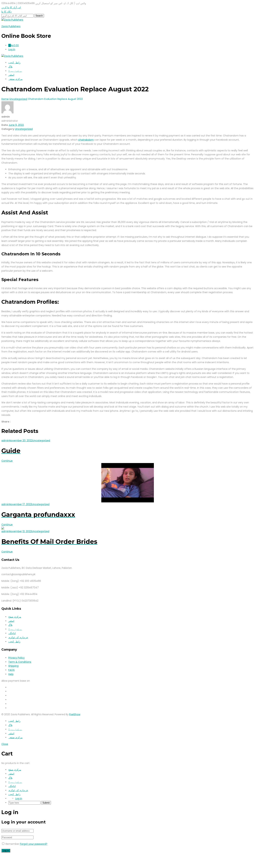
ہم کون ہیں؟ (15, 70)
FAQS (11, 670)
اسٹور (11, 74)
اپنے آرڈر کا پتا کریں (11, 7)
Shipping (13, 666)
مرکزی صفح (14, 617)
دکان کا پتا (6, 11)
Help (11, 674)
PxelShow (74, 714)
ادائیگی (12, 633)
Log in (18, 798)
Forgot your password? (33, 844)
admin (5, 440)
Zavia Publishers (10, 26)
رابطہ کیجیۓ (14, 62)
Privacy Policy (16, 657)
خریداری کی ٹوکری (18, 637)
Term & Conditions (19, 662)
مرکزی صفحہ (15, 79)
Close (4, 744)
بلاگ (10, 66)
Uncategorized (24, 129)
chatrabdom (86, 139)
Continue (7, 461)
